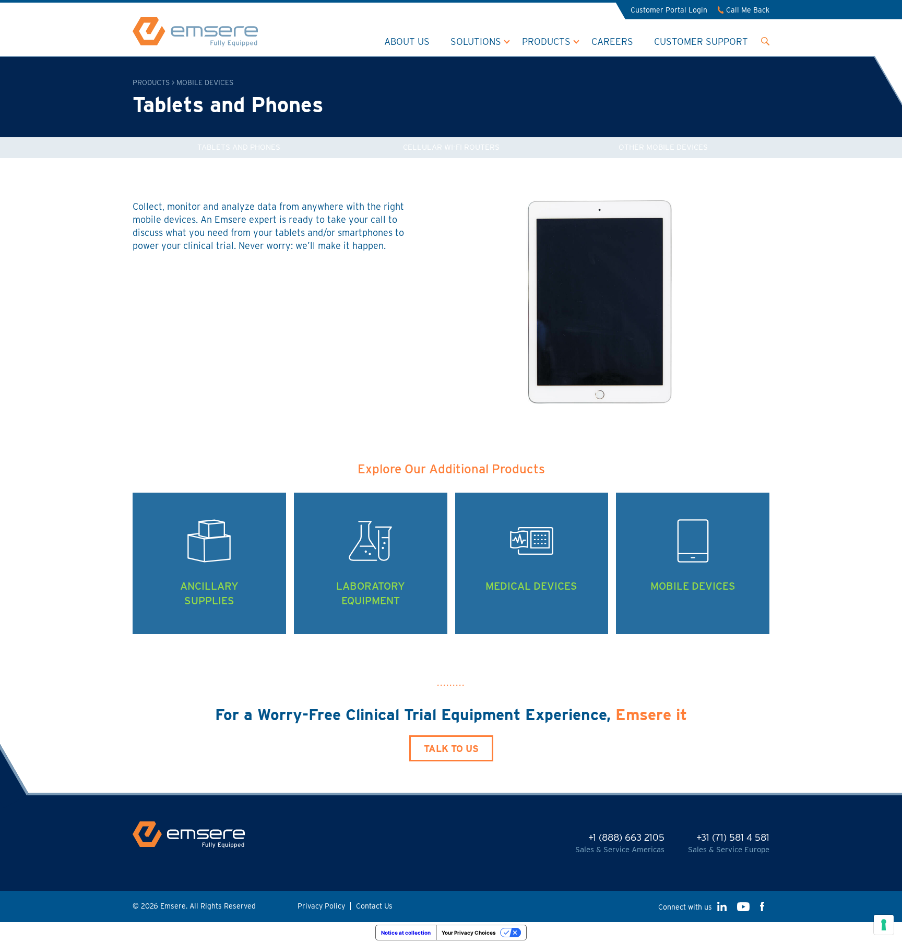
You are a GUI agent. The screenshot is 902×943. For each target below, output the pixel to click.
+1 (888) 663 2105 (626, 837)
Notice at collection (406, 932)
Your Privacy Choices (469, 932)
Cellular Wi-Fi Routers (451, 147)
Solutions (475, 41)
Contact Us (374, 906)
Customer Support (701, 41)
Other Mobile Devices (663, 147)
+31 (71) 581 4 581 (732, 837)
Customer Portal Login (669, 10)
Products (546, 41)
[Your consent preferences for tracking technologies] (884, 925)
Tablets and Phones (238, 147)
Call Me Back (747, 10)
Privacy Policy (321, 906)
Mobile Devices (204, 82)
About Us (407, 41)
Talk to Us (451, 748)
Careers (612, 41)
